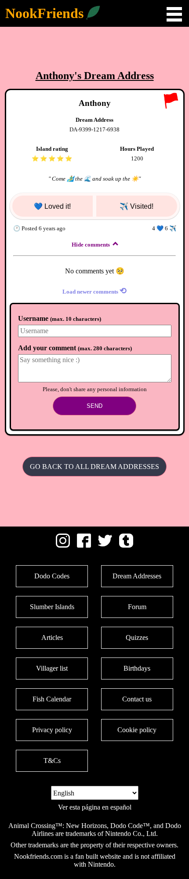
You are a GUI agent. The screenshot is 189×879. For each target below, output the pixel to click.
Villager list (52, 668)
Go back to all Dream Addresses (94, 466)
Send (94, 406)
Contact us (137, 699)
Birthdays (137, 668)
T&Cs (52, 760)
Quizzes (137, 637)
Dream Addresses (137, 576)
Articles (52, 637)
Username (59, 318)
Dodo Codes (51, 576)
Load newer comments (94, 290)
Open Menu (174, 14)
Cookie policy (136, 730)
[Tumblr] (126, 545)
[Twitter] (105, 545)
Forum (137, 606)
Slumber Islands (52, 606)
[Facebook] (84, 545)
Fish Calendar (52, 699)
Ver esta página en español (94, 807)
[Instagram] (63, 545)
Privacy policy (52, 730)
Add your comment (75, 348)
